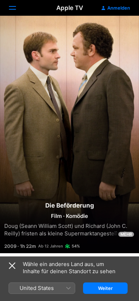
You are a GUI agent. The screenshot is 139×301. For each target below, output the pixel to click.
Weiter (105, 288)
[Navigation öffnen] (17, 8)
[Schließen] (12, 265)
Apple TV (69, 7)
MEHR (126, 234)
